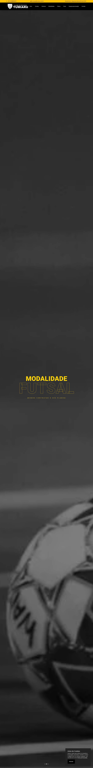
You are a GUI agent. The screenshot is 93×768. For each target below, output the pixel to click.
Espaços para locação (74, 6)
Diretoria (44, 6)
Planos (58, 6)
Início (31, 6)
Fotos (64, 6)
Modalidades (51, 6)
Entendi (71, 761)
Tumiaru (37, 6)
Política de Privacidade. (82, 757)
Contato (83, 6)
